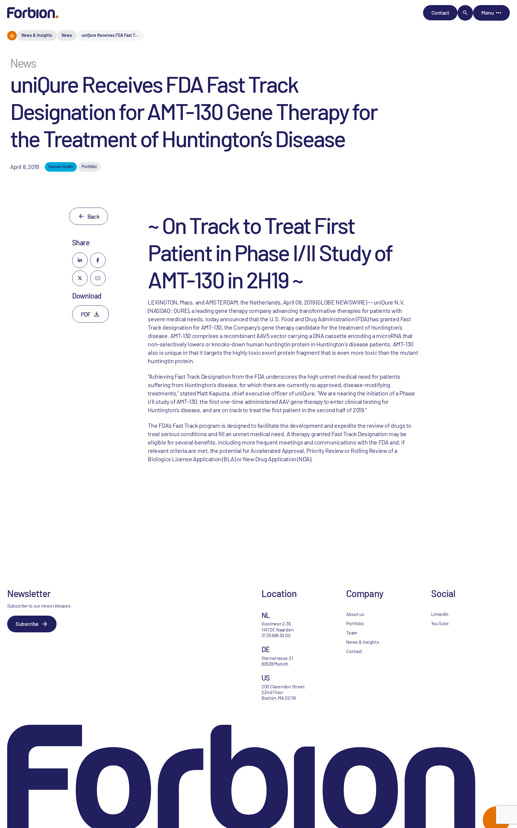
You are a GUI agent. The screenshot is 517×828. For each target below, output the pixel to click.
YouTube (440, 623)
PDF (86, 314)
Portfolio (355, 623)
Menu (487, 12)
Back (93, 216)
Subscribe (27, 623)
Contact (440, 12)
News (67, 35)
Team (351, 632)
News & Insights (37, 35)
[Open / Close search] (465, 13)
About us (355, 614)
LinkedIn (439, 614)
